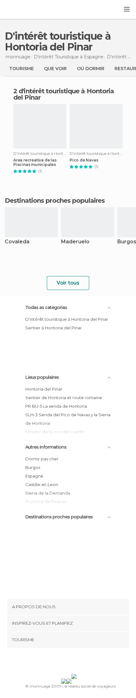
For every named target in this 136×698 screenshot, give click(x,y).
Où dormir (90, 68)
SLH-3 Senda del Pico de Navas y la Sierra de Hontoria (67, 419)
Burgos (32, 467)
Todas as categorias (46, 307)
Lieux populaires (42, 377)
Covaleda (17, 242)
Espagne (34, 475)
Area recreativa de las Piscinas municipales (35, 162)
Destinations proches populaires (55, 200)
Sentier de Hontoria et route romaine (63, 397)
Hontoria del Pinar (43, 389)
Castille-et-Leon (41, 484)
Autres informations (45, 447)
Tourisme (21, 68)
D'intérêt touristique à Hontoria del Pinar (66, 319)
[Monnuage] (21, 9)
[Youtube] (83, 662)
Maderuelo (75, 242)
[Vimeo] (74, 662)
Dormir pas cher (42, 458)
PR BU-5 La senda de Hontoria (56, 406)
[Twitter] (66, 662)
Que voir (55, 68)
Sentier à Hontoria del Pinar (53, 327)
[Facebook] (58, 662)
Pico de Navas (84, 160)
